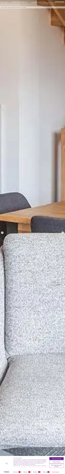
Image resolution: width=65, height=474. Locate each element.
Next (62, 232)
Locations (5, 7)
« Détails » (25, 466)
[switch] (29, 472)
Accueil (2, 7)
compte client (34, 2)
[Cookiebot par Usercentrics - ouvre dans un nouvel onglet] (6, 472)
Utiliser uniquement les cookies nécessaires (56, 466)
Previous (2, 232)
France (8, 7)
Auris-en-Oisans (17, 7)
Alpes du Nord (12, 7)
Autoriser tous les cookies (56, 458)
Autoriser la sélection (56, 461)
